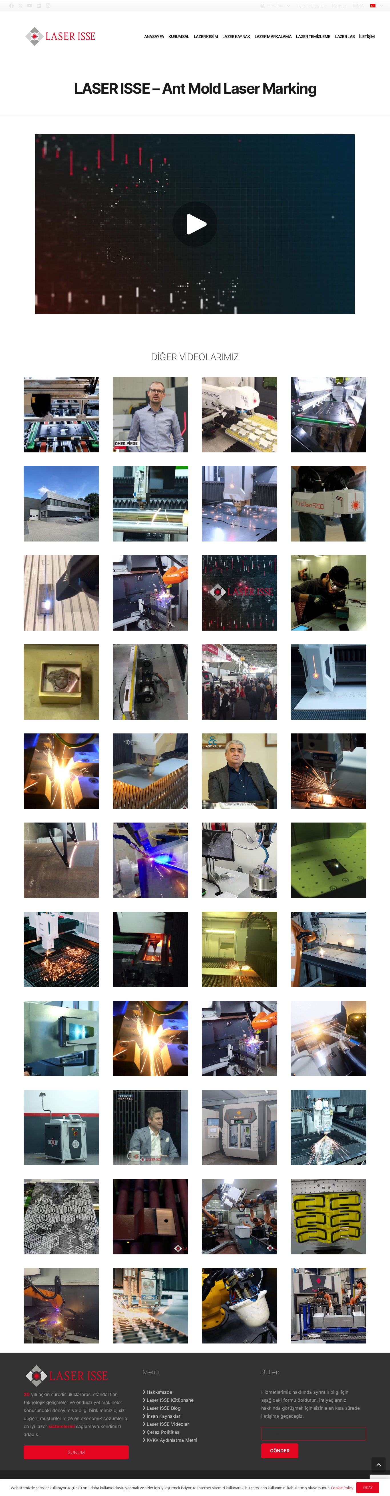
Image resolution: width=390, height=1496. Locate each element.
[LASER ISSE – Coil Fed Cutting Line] (239, 504)
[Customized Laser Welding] (150, 860)
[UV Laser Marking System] (150, 682)
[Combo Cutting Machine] (328, 1127)
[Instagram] (48, 5)
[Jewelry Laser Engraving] (61, 682)
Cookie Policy (342, 1487)
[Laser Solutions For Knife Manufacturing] (150, 949)
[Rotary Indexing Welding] (239, 1038)
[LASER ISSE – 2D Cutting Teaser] (61, 949)
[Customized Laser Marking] (61, 1038)
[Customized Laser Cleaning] (61, 860)
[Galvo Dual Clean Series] (61, 414)
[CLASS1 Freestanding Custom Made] (239, 414)
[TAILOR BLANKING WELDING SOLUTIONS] (328, 949)
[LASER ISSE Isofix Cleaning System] (328, 1216)
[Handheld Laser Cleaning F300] (61, 1127)
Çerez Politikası (162, 1432)
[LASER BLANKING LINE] (150, 771)
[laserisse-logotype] (60, 36)
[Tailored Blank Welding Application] (328, 1305)
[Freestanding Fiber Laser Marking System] (328, 860)
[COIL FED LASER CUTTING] (150, 1305)
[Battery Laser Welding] (239, 860)
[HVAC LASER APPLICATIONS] (61, 771)
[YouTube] (29, 5)
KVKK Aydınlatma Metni (171, 1440)
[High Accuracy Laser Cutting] (328, 771)
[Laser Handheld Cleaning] (61, 593)
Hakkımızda (158, 1392)
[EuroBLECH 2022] (150, 593)
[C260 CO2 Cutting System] (328, 682)
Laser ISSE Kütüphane (169, 1400)
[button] (275, 5)
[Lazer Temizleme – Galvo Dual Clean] (328, 414)
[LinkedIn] (38, 5)
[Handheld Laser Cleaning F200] (328, 504)
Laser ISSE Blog (163, 1408)
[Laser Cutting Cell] (239, 1305)
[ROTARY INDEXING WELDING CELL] (61, 1305)
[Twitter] (20, 5)
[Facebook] (11, 5)
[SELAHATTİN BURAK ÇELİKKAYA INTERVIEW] (150, 1127)
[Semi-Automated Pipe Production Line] (239, 1127)
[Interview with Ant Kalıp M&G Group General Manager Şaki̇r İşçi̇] (239, 771)
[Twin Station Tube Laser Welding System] (150, 1038)
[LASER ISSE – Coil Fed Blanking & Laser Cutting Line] (239, 949)
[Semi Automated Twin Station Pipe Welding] (328, 1038)
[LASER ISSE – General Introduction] (239, 593)
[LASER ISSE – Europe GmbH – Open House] (61, 504)
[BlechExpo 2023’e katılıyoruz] (239, 682)
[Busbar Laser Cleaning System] (150, 1216)
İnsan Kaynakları (163, 1416)
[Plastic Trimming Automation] (239, 1216)
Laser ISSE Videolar (167, 1424)
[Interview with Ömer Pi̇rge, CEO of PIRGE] (150, 414)
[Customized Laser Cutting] (150, 504)
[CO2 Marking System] (61, 1216)
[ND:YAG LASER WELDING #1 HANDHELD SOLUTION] (328, 593)
